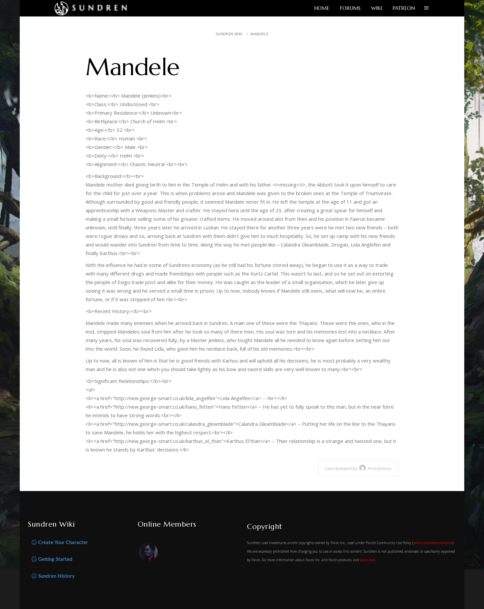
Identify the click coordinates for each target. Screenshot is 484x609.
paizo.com (367, 560)
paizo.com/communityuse (432, 542)
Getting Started (54, 559)
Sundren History (56, 576)
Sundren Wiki (229, 33)
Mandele (259, 33)
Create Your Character (62, 542)
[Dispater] (149, 553)
